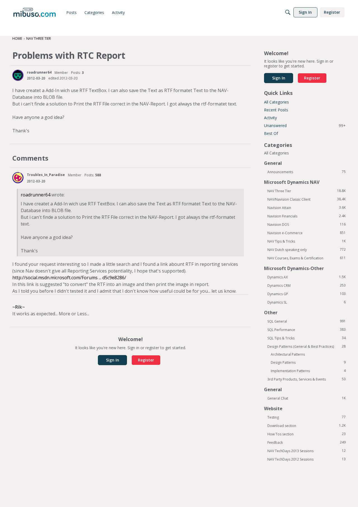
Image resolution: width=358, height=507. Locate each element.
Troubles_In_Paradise (46, 174)
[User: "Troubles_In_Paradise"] (17, 177)
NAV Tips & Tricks (306, 241)
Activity (270, 117)
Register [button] (146, 360)
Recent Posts (276, 109)
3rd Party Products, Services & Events (306, 379)
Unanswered (305, 125)
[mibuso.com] (34, 12)
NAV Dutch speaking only (306, 249)
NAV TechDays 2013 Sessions (306, 450)
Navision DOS (306, 224)
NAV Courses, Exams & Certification (306, 257)
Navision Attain (306, 207)
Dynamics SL (306, 302)
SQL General (306, 321)
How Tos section (306, 433)
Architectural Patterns (288, 354)
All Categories (276, 102)
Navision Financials (306, 216)
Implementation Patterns (308, 370)
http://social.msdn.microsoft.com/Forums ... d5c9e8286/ (69, 277)
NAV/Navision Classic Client (306, 199)
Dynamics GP (306, 293)
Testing (306, 417)
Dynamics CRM (306, 285)
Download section (306, 425)
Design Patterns (308, 362)
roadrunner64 (39, 72)
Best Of (271, 133)
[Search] (288, 12)
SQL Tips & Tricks (306, 338)
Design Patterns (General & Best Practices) (306, 346)
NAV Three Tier (306, 190)
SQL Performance (306, 329)
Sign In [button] (112, 360)
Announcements (306, 171)
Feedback (306, 442)
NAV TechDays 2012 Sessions (306, 459)
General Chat (306, 398)
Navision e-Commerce (306, 232)
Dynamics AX (306, 277)
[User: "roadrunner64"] (17, 75)
